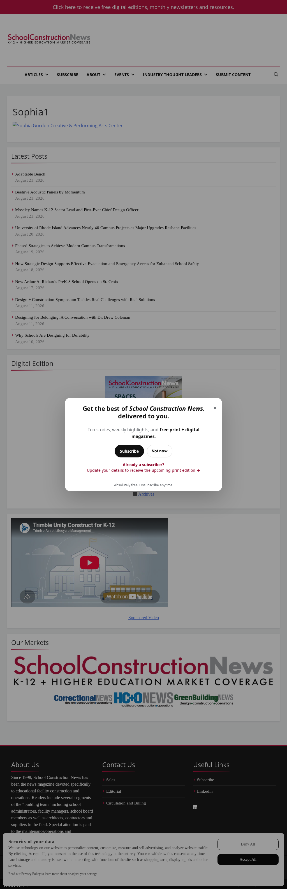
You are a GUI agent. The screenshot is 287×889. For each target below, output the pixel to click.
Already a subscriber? (143, 467)
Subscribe (129, 451)
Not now (160, 450)
